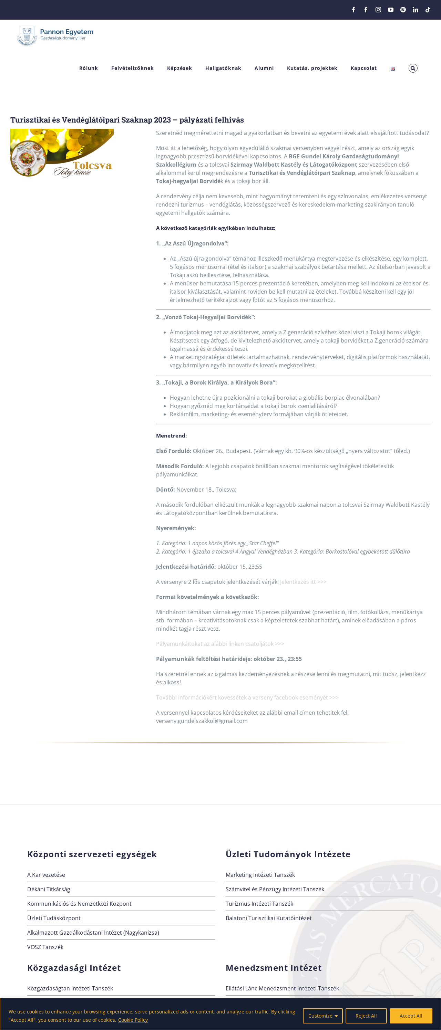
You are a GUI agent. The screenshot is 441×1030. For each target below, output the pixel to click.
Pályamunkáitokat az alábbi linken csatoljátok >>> (220, 644)
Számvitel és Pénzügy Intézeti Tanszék (275, 889)
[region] (220, 1014)
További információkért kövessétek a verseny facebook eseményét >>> (247, 697)
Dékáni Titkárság (48, 889)
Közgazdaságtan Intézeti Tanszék (70, 988)
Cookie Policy (133, 1020)
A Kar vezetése (46, 875)
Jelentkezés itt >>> (303, 582)
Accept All (411, 1015)
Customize (320, 1015)
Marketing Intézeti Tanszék (260, 875)
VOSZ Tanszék (45, 947)
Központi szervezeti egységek (92, 854)
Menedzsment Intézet (274, 967)
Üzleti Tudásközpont (54, 918)
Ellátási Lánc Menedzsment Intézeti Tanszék (282, 988)
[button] (413, 68)
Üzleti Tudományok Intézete (288, 854)
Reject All (366, 1015)
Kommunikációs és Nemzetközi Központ (79, 903)
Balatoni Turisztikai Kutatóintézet (269, 918)
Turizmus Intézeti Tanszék (259, 903)
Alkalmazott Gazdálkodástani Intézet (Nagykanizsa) (93, 932)
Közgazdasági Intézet (74, 967)
